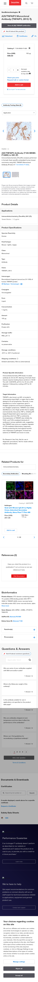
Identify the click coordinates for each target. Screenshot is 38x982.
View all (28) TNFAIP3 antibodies (19, 25)
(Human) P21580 (15, 617)
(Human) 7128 (17, 621)
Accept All (19, 975)
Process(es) (8, 637)
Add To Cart (19, 85)
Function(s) (8, 629)
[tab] (19, 629)
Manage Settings (19, 962)
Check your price (13, 78)
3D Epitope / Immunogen (10, 284)
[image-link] (19, 131)
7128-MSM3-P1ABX (22, 165)
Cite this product (19, 576)
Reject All (19, 969)
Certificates (23, 36)
